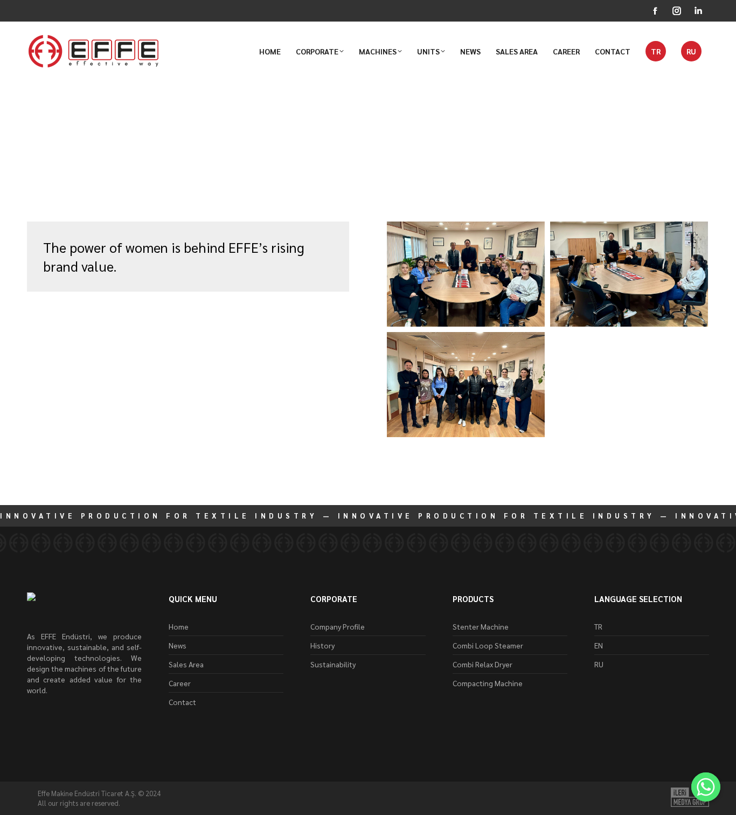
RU (598, 664)
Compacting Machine (488, 683)
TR (598, 626)
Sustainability (333, 664)
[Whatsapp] (705, 787)
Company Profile (337, 626)
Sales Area (186, 664)
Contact (182, 702)
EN (598, 645)
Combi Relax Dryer (482, 664)
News (38, 180)
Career (180, 683)
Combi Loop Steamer (488, 645)
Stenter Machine (481, 626)
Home (179, 626)
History (322, 645)
